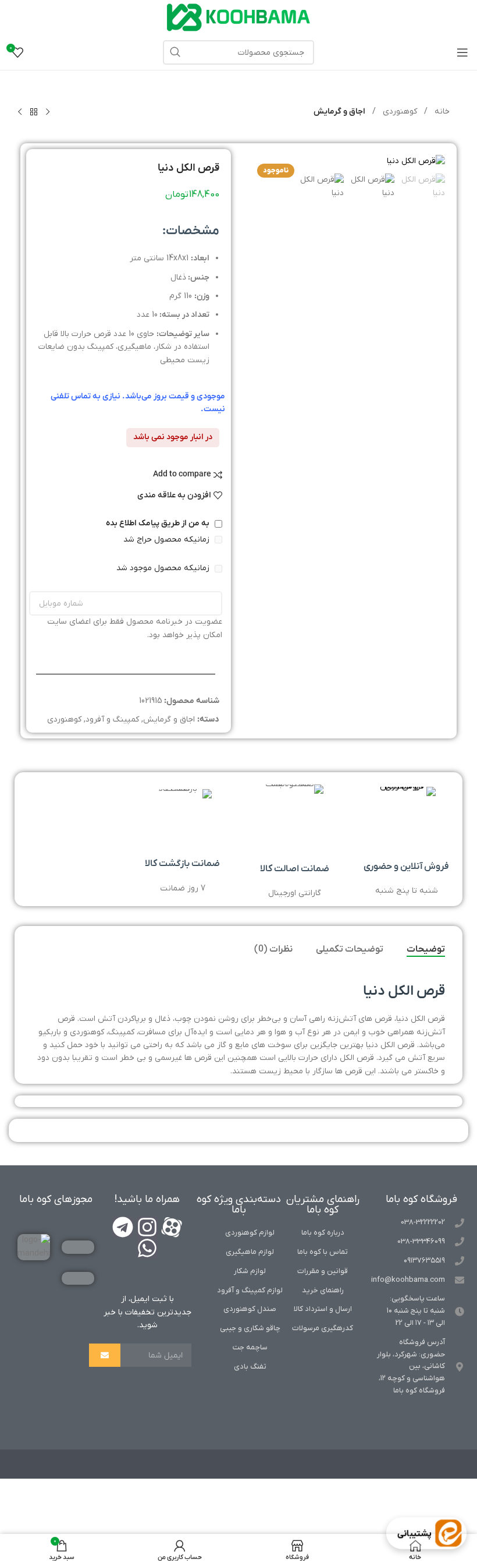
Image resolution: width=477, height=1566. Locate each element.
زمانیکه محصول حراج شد (167, 539)
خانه (441, 111)
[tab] (426, 950)
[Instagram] (147, 1227)
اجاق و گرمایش (339, 111)
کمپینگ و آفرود (112, 719)
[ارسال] (104, 1355)
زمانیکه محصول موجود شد (164, 568)
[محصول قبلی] (48, 112)
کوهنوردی (398, 111)
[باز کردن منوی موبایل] (462, 52)
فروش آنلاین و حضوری (406, 866)
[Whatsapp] (147, 1248)
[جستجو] (175, 52)
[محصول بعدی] (20, 112)
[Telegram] (122, 1227)
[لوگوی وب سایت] (238, 17)
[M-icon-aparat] (171, 1227)
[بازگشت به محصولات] (34, 112)
